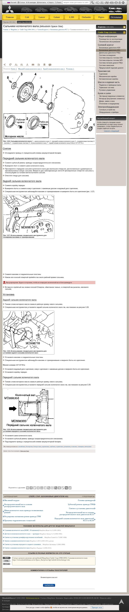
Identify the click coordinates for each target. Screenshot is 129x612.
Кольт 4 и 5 (24, 604)
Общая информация (107, 36)
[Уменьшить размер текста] (16, 64)
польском (74, 446)
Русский (13, 2)
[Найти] (92, 2)
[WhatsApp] (52, 487)
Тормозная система (106, 87)
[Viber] (48, 487)
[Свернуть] (124, 32)
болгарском (29, 446)
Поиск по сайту (105, 598)
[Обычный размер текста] (27, 64)
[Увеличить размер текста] (22, 64)
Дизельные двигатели (9, 609)
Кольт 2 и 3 (9, 604)
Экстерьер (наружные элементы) (111, 96)
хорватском (59, 446)
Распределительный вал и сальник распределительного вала (18, 505)
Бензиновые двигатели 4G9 (109, 48)
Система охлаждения (107, 55)
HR (88, 598)
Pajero (101, 17)
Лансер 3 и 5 (51, 604)
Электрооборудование (108, 107)
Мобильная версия (32, 598)
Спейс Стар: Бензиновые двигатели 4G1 (48, 496)
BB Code (6, 564)
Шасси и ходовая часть (109, 82)
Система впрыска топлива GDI (111, 58)
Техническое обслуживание (109, 42)
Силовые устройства (107, 110)
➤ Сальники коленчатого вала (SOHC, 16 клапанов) (32, 530)
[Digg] (66, 487)
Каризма (9, 22)
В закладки (32, 2)
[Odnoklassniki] (38, 487)
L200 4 (107, 604)
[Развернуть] (124, 27)
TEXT (6, 558)
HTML (7, 561)
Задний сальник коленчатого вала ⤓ (54, 69)
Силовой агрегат (106, 45)
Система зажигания (106, 65)
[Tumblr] (59, 487)
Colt (27, 17)
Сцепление (103, 74)
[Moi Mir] (41, 487)
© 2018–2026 (13, 598)
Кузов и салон (104, 93)
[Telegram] (45, 487)
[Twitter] (34, 487)
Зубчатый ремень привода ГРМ (81, 504)
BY (80, 598)
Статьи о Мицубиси (48, 598)
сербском (52, 446)
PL (93, 598)
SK (95, 598)
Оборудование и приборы (109, 112)
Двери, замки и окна (107, 101)
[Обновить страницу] (10, 64)
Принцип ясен (97, 607)
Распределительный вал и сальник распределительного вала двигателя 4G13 (77, 513)
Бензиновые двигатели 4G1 (109, 50)
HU (97, 598)
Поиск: (59, 2)
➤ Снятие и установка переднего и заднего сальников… (34, 544)
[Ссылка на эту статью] (39, 64)
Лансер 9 (66, 604)
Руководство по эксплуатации (110, 39)
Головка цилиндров (86, 500)
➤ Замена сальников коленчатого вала (28, 541)
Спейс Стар (24, 22)
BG (77, 598)
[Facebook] (31, 487)
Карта (51, 2)
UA (83, 598)
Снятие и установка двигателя (81, 508)
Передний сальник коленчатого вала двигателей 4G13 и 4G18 (74, 519)
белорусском (37, 446)
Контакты (42, 2)
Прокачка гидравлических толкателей (19, 520)
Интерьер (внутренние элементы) (112, 99)
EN (75, 598)
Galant (57, 17)
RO (90, 598)
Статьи (22, 2)
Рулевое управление (107, 90)
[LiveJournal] (55, 487)
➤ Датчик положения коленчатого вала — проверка (32, 534)
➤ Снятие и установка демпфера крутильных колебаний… (35, 537)
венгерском (88, 446)
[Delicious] (62, 487)
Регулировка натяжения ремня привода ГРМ (22, 516)
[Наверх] (121, 601)
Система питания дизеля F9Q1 (111, 63)
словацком (81, 446)
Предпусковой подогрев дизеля (111, 68)
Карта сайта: (68, 598)
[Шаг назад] (5, 64)
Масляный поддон (11, 500)
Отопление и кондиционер (109, 104)
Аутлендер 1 (9, 607)
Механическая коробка (108, 76)
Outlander (86, 17)
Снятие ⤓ (14, 69)
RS (85, 598)
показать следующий (111, 131)
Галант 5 (79, 604)
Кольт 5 (37, 604)
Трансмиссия (104, 71)
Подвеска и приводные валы (110, 85)
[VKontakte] (27, 487)
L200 (71, 17)
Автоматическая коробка (108, 79)
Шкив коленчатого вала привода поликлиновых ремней (23, 511)
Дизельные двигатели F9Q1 (109, 53)
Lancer (42, 17)
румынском (67, 446)
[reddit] (69, 487)
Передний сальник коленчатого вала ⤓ (30, 69)
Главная (10, 17)
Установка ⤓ (70, 69)
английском (21, 446)
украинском (45, 446)
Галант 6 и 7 (94, 604)
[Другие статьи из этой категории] (33, 64)
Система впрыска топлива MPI (111, 60)
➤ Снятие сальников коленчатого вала (27, 548)
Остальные (116, 17)
